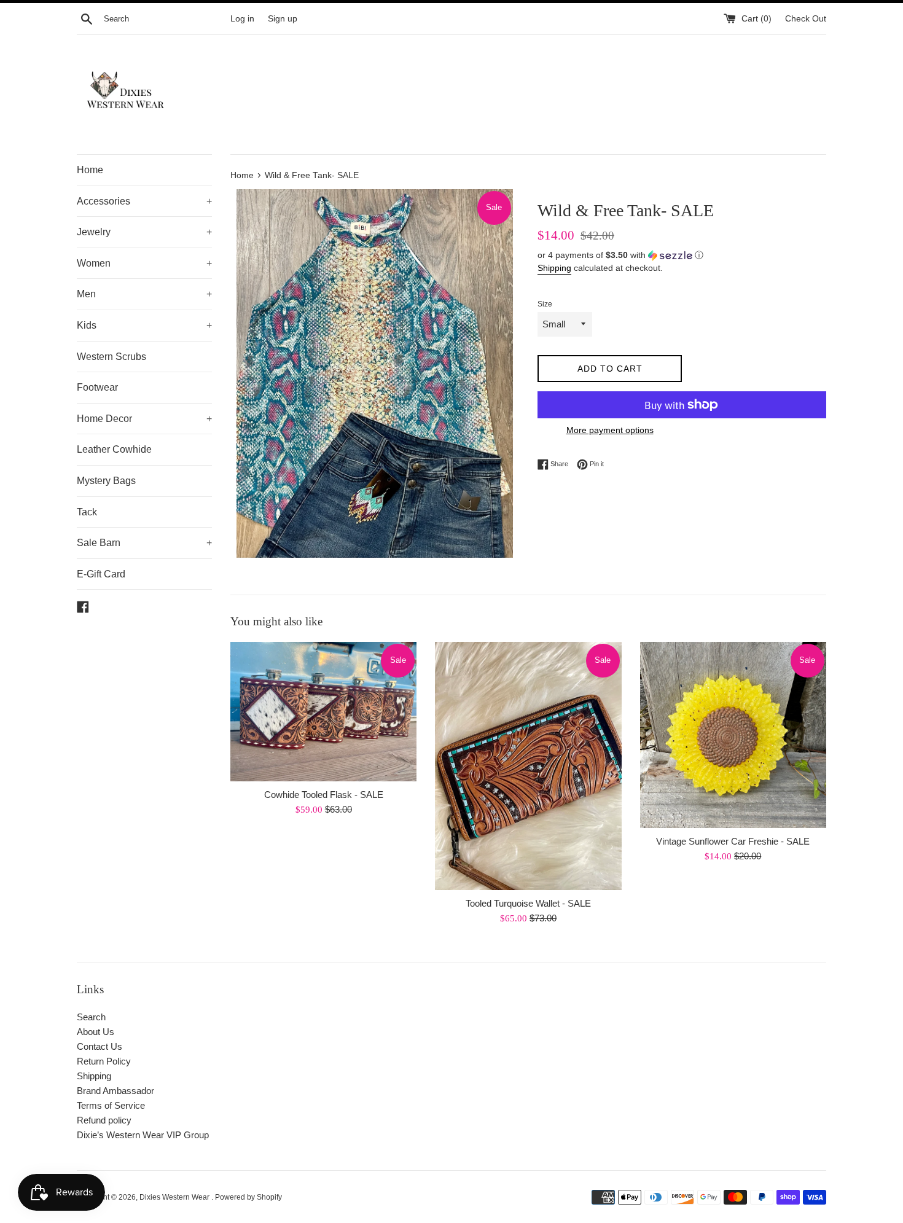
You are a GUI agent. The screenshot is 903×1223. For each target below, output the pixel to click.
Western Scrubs (111, 356)
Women (144, 263)
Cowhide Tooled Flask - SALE (323, 794)
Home (90, 170)
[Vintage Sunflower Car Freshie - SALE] (733, 735)
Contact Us (99, 1046)
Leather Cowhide (114, 449)
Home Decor (144, 418)
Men (144, 294)
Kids (144, 325)
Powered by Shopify (248, 1197)
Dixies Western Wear (175, 1197)
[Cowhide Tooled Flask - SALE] (323, 711)
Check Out (805, 18)
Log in (242, 18)
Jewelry (144, 232)
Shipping (554, 268)
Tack (87, 512)
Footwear (97, 387)
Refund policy (104, 1120)
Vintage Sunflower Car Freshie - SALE (733, 841)
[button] (682, 255)
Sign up (282, 18)
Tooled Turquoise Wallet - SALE (528, 903)
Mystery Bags (106, 480)
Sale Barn (144, 542)
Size (545, 304)
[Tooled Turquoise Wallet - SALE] (528, 766)
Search (91, 1017)
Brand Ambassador (115, 1090)
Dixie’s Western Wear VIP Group (143, 1135)
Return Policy (104, 1061)
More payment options (610, 430)
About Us (95, 1031)
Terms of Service (111, 1105)
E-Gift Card (101, 574)
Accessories (144, 201)
